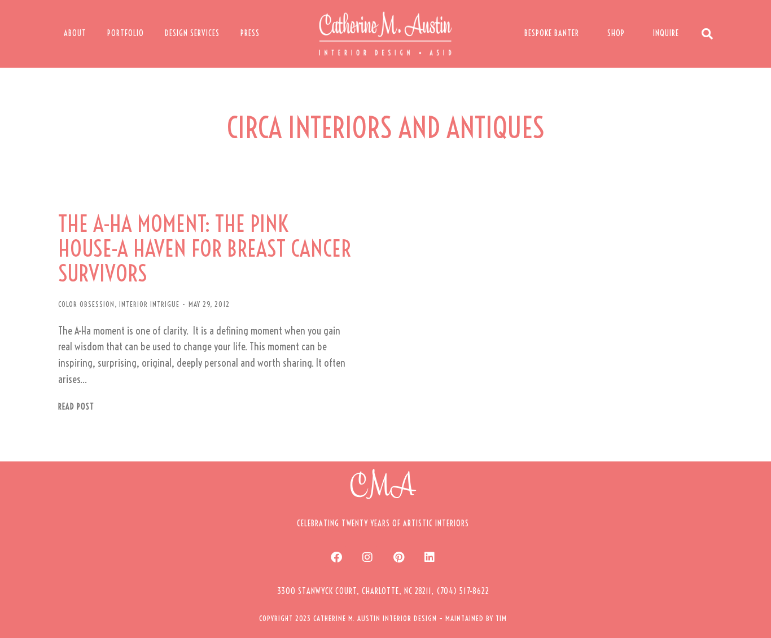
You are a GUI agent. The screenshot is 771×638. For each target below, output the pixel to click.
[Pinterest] (398, 557)
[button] (383, 591)
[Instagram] (367, 557)
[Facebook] (336, 557)
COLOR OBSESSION (86, 304)
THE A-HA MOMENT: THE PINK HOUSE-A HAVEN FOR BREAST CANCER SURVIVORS (204, 249)
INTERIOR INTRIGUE (149, 304)
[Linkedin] (429, 557)
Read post (76, 407)
